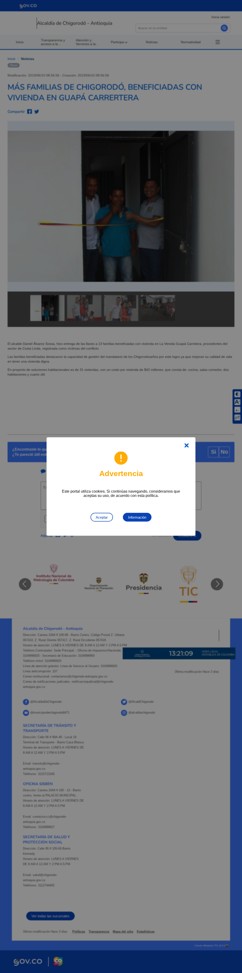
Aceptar (102, 517)
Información (137, 517)
